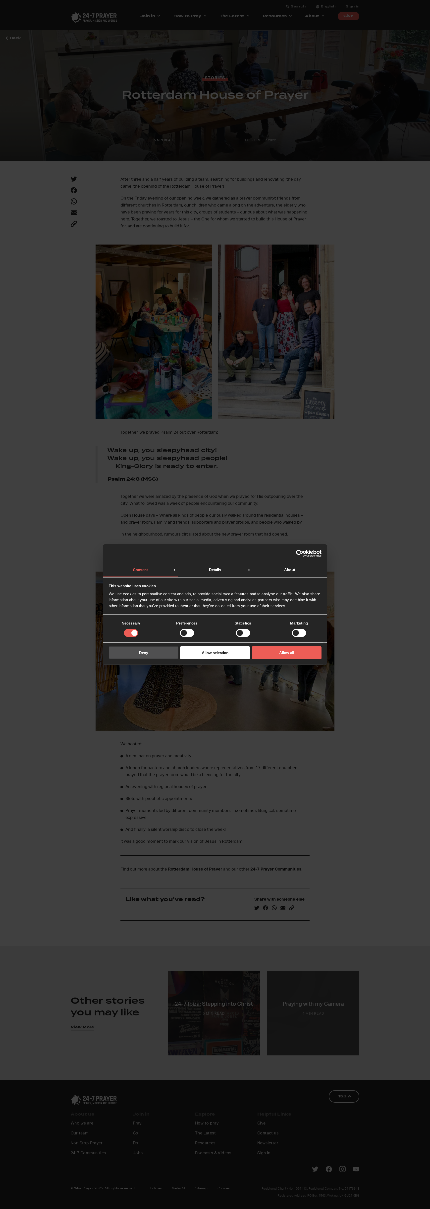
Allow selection (215, 653)
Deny (143, 653)
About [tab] (289, 569)
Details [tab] (215, 569)
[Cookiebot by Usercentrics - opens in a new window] (300, 553)
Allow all (286, 653)
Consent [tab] (140, 569)
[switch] (187, 633)
